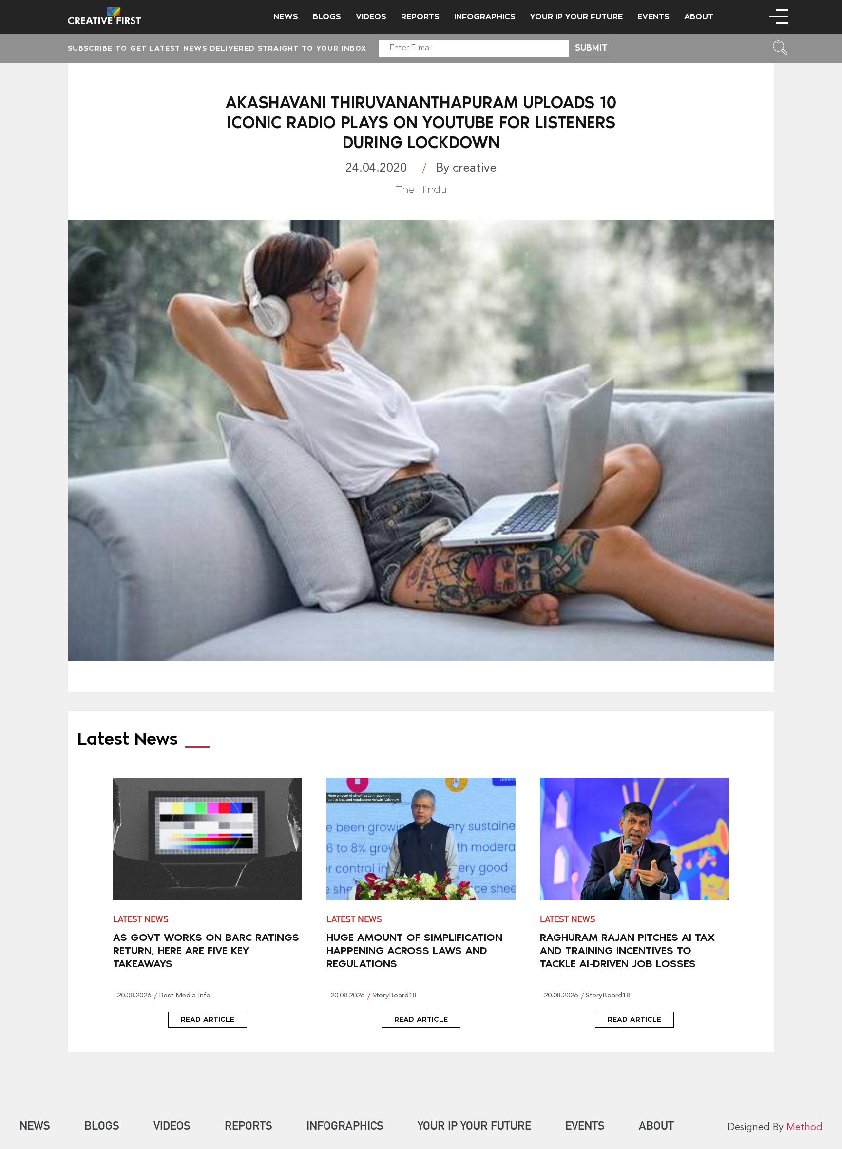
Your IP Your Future (576, 16)
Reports (420, 16)
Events (653, 16)
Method (804, 1127)
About (698, 16)
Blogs (327, 16)
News (285, 16)
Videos (371, 16)
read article (207, 1019)
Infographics (485, 16)
